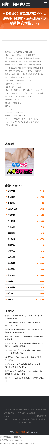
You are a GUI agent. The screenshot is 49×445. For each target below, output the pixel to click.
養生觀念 (26, 281)
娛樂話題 (26, 263)
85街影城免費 (41, 410)
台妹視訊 (6, 419)
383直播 (8, 410)
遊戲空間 (26, 257)
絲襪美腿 (26, 191)
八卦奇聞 (26, 227)
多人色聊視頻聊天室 (26, 422)
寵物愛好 (26, 269)
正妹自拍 (26, 203)
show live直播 (21, 413)
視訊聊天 (26, 293)
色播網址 (14, 419)
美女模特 (26, 197)
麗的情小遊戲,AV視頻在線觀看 (23, 410)
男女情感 (26, 221)
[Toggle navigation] (45, 3)
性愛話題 (26, 215)
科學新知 (26, 245)
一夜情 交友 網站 (8, 413)
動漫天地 (26, 251)
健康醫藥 (26, 287)
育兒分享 (26, 275)
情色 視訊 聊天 (24, 419)
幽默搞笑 (26, 233)
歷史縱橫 (26, 239)
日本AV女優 (26, 209)
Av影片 (26, 299)
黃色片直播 (31, 413)
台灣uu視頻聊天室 (20, 432)
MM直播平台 (41, 416)
